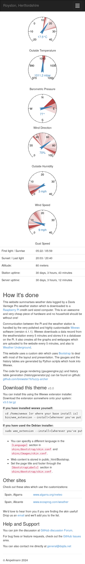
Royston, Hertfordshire (21, 5)
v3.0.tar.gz (9, 402)
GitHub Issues (72, 536)
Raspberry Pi (11, 310)
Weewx (75, 328)
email (21, 515)
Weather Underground (17, 347)
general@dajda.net (59, 546)
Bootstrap (65, 353)
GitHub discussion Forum (56, 530)
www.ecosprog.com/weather (50, 502)
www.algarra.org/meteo (47, 494)
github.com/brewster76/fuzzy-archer (25, 379)
